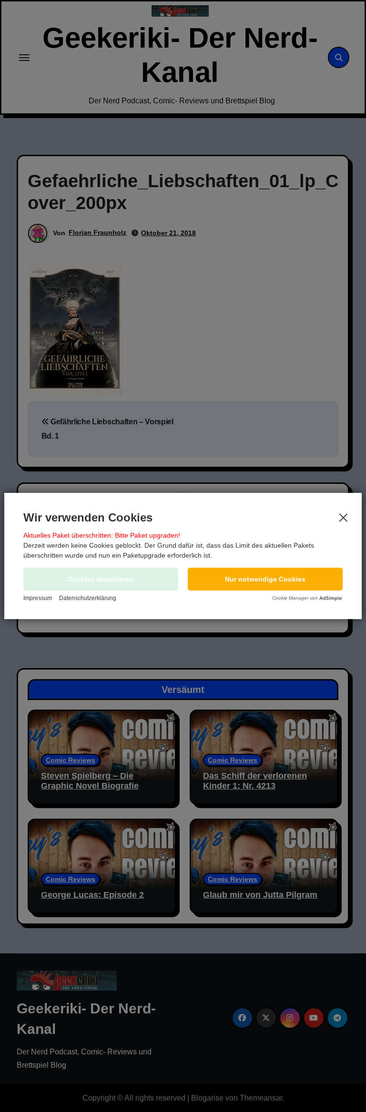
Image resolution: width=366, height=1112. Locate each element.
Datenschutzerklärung (87, 598)
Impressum (37, 598)
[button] (265, 579)
